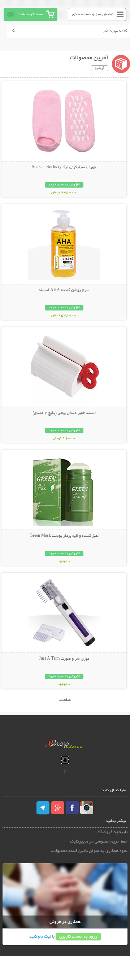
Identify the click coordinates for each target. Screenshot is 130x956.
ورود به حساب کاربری (78, 936)
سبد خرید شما (30, 14)
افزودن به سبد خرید (64, 185)
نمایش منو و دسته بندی (92, 14)
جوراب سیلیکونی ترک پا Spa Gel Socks (64, 167)
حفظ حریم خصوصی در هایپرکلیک (98, 841)
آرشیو (99, 68)
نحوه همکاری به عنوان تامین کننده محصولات (89, 851)
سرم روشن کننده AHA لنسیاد (64, 290)
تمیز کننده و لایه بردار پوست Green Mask (64, 536)
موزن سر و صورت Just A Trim (64, 659)
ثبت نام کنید (40, 936)
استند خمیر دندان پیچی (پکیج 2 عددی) (64, 413)
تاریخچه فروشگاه (112, 832)
